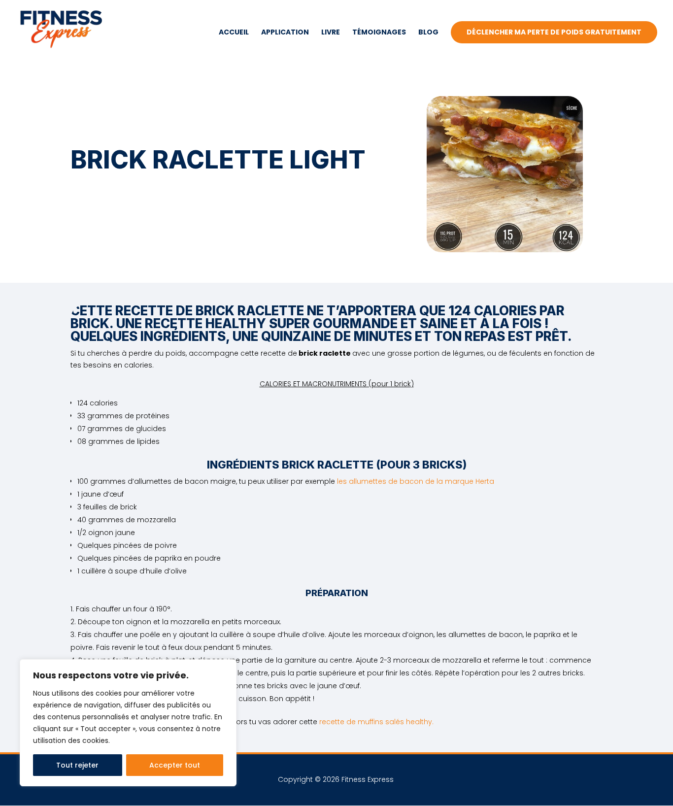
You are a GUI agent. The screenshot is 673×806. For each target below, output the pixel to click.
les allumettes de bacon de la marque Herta (415, 481)
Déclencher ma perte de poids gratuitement (554, 32)
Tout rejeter (77, 765)
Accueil (234, 33)
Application (285, 33)
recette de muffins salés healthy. (376, 722)
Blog (428, 33)
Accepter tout (174, 765)
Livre (330, 33)
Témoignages (379, 33)
